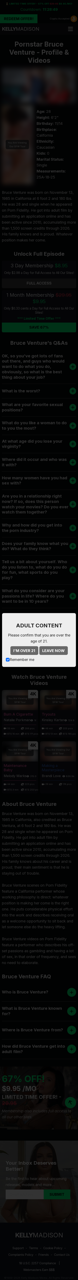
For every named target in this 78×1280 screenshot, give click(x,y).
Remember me (22, 659)
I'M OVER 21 (24, 650)
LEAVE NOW (53, 650)
